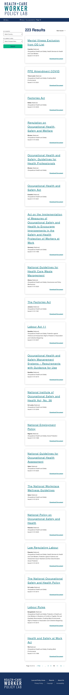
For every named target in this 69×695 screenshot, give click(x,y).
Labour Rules (36, 607)
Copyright (50, 683)
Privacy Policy (39, 683)
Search (13, 46)
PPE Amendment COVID (44, 71)
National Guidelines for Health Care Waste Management (43, 271)
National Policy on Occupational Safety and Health (44, 519)
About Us (61, 680)
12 (61, 666)
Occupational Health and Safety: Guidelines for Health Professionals (44, 159)
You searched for (30, 20)
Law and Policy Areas (38, 680)
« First (38, 666)
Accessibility (60, 683)
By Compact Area (8, 38)
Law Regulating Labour (43, 547)
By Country (6, 31)
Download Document (56, 59)
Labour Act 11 (37, 326)
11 (57, 666)
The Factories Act (39, 302)
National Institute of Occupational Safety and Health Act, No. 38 (44, 396)
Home (22, 20)
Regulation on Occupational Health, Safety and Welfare (41, 126)
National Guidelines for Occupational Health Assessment (43, 457)
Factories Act (36, 98)
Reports (51, 680)
